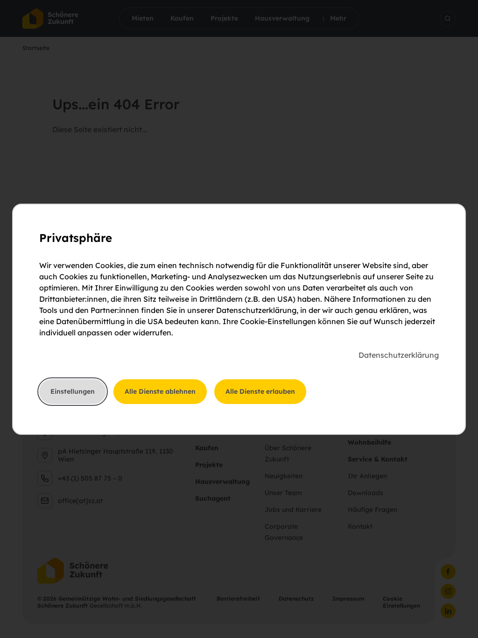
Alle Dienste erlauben (260, 391)
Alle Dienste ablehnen (160, 391)
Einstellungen (72, 391)
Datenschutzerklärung (398, 355)
